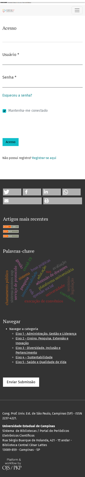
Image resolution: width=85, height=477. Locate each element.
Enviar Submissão (21, 382)
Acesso (10, 142)
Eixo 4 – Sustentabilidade (34, 357)
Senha (9, 77)
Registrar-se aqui (44, 158)
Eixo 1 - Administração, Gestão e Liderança (46, 334)
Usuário (10, 54)
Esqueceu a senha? (17, 95)
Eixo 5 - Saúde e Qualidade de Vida (41, 362)
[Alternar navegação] (77, 10)
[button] (12, 192)
